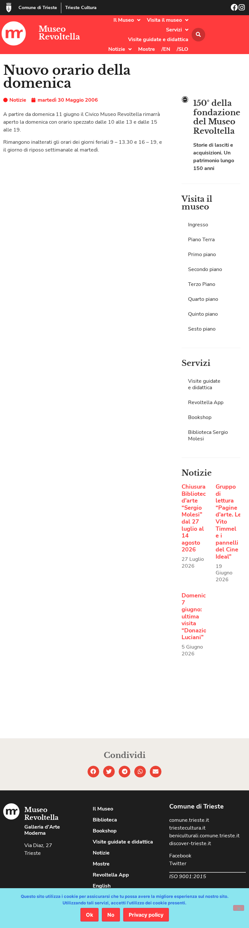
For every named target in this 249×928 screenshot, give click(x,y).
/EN (165, 49)
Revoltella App (205, 402)
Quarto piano (203, 299)
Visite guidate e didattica (158, 39)
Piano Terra (201, 239)
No (110, 914)
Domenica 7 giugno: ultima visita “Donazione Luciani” (197, 616)
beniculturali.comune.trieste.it (204, 835)
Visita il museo (164, 20)
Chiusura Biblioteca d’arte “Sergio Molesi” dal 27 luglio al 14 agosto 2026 (195, 518)
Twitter (177, 863)
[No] (238, 908)
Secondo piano (205, 269)
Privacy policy (146, 914)
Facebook (180, 855)
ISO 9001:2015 (187, 876)
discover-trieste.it (190, 843)
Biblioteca (105, 819)
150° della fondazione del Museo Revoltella (216, 117)
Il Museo (123, 20)
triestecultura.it (187, 828)
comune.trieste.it (189, 820)
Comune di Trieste (37, 8)
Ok (89, 914)
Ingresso (198, 224)
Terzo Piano (201, 284)
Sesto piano (202, 329)
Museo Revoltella (59, 32)
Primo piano (202, 254)
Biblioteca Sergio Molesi (208, 435)
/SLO (182, 49)
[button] (198, 34)
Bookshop (199, 417)
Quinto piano (203, 314)
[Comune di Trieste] (9, 7)
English (102, 885)
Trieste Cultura (81, 8)
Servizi (174, 29)
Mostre (146, 49)
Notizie (116, 49)
